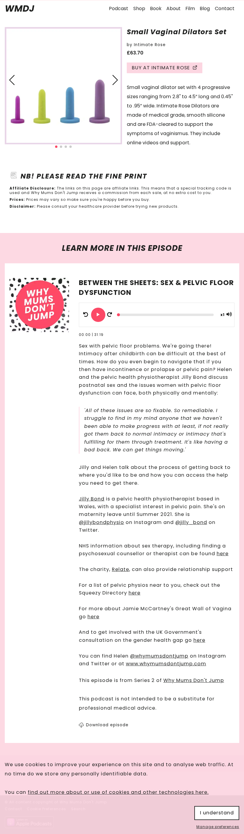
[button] (12, 79)
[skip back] (86, 315)
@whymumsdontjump (159, 656)
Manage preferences (217, 827)
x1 (222, 314)
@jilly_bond (191, 522)
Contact (224, 8)
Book (156, 8)
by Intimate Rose (146, 45)
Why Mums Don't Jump (193, 680)
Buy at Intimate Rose (161, 68)
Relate (120, 569)
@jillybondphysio (101, 522)
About (173, 8)
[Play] (98, 315)
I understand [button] (217, 812)
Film (190, 8)
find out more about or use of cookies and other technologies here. (118, 792)
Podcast (118, 8)
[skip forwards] (109, 315)
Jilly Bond (91, 498)
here (223, 553)
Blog (205, 8)
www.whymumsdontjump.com (166, 663)
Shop (139, 8)
